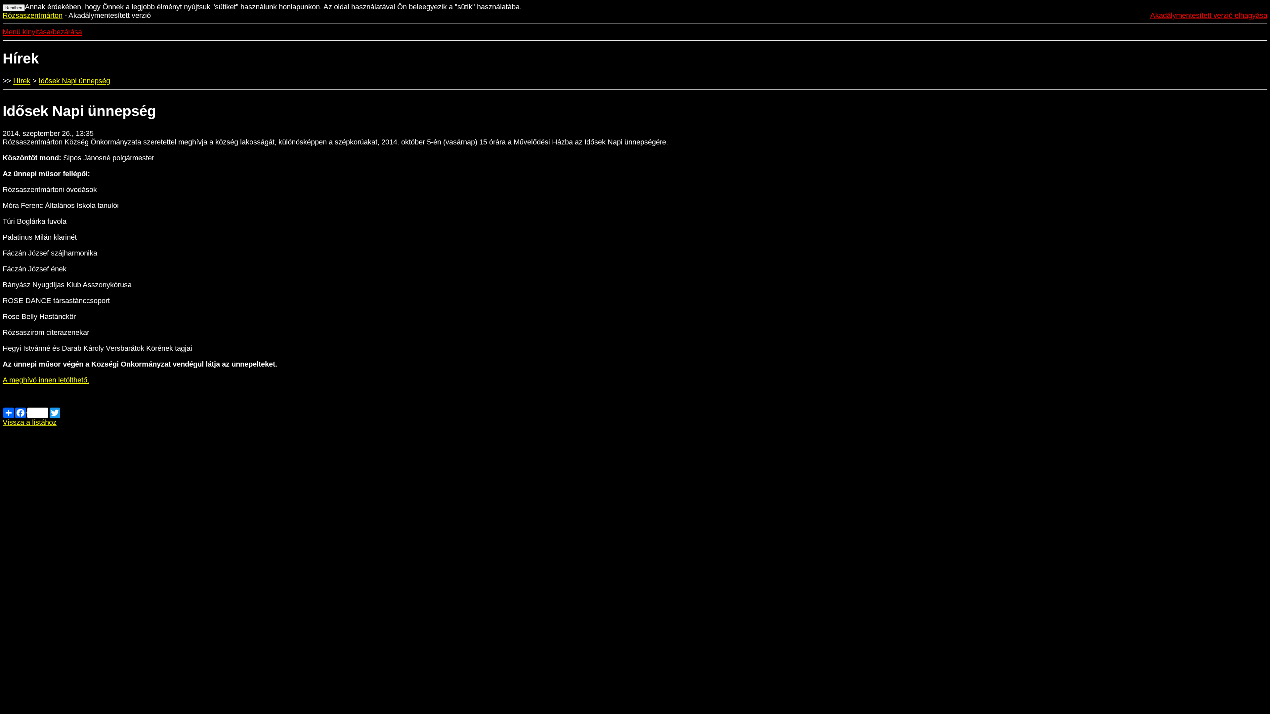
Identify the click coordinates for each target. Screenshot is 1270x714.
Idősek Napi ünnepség (74, 81)
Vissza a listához (30, 422)
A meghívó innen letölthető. (46, 380)
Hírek (21, 81)
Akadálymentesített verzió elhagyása (1208, 15)
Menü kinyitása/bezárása (42, 32)
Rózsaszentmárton (33, 15)
